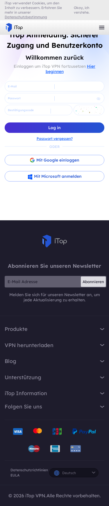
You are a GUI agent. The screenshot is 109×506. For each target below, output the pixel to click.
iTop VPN (14, 27)
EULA (14, 475)
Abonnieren (93, 281)
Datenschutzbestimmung (26, 17)
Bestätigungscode (21, 110)
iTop (54, 241)
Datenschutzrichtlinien (29, 470)
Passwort (14, 98)
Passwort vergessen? (55, 138)
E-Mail (12, 86)
